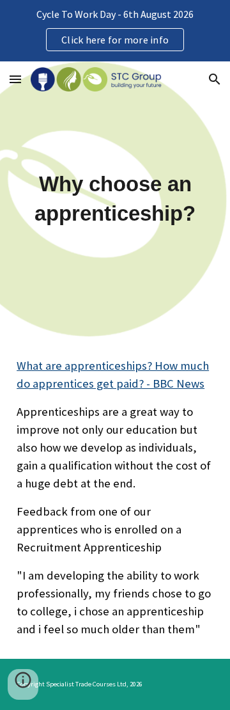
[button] (15, 79)
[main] (115, 198)
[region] (115, 30)
